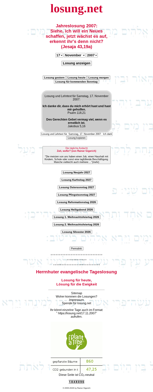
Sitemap (76, 293)
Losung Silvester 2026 (76, 231)
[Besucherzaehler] (76, 382)
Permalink (76, 248)
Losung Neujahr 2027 (76, 172)
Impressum (76, 299)
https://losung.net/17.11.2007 (77, 313)
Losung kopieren (76, 137)
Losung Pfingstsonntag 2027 (76, 194)
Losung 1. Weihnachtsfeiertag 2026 (76, 217)
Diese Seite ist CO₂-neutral (76, 374)
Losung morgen (98, 77)
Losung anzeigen (76, 63)
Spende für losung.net (76, 303)
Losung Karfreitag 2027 (76, 179)
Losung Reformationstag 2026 (76, 202)
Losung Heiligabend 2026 (76, 209)
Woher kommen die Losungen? (76, 296)
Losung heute (76, 77)
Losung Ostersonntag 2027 (76, 187)
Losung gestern (54, 77)
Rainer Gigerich (83, 388)
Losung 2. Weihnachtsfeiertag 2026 (76, 224)
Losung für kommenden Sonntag (76, 81)
